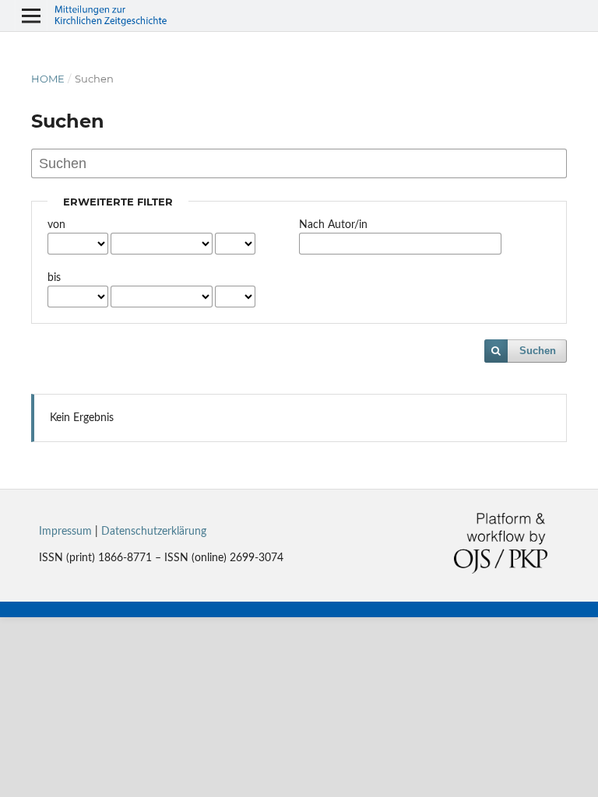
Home (48, 78)
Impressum (65, 531)
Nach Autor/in (333, 224)
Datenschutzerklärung (153, 531)
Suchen (537, 350)
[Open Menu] (31, 15)
